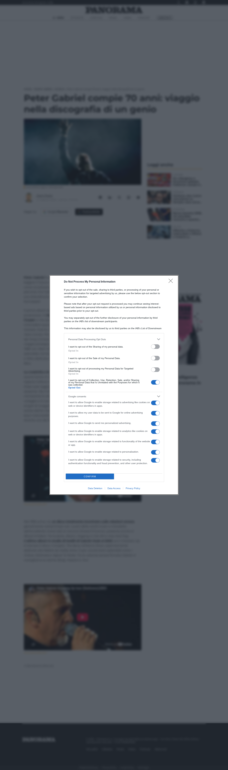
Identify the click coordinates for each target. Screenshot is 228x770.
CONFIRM (90, 476)
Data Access (114, 488)
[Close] (172, 282)
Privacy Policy (133, 488)
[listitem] (114, 339)
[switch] (155, 346)
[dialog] (114, 385)
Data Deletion (95, 488)
